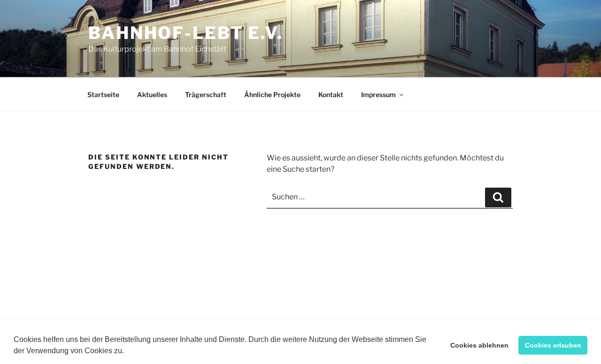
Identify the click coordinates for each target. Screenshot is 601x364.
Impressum (378, 95)
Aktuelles (152, 95)
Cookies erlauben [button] (553, 345)
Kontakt (330, 95)
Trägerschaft (205, 95)
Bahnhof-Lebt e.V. (185, 33)
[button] (127, 351)
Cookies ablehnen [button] (479, 345)
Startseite (103, 95)
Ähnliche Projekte (272, 95)
